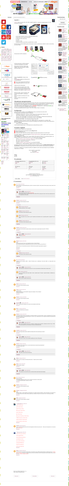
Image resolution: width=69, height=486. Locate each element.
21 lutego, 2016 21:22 (22, 358)
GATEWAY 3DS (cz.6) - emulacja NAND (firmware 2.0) (64, 92)
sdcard (45, 162)
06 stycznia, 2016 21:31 (24, 215)
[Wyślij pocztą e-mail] (15, 178)
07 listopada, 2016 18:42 (23, 384)
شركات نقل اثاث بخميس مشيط (20, 410)
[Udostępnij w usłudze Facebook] (18, 178)
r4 (5, 56)
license (31, 175)
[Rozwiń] (15, 156)
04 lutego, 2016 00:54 (22, 343)
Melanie (17, 450)
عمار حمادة (18, 432)
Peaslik (17, 289)
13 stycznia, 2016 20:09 (27, 267)
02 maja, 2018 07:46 (22, 425)
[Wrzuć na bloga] (16, 178)
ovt (16, 184)
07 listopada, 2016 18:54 (23, 390)
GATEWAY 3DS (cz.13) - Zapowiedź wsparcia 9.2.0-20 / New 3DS (64, 36)
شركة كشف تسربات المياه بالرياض (21, 433)
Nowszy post (16, 476)
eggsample (20, 191)
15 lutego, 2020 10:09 (21, 432)
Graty (11, 54)
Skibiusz (17, 358)
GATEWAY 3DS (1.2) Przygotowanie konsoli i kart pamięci (64, 77)
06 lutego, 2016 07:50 (27, 336)
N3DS (9, 55)
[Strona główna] (3, 22)
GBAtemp (23, 235)
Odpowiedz (18, 187)
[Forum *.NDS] (3, 32)
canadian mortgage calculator (24, 453)
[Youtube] (3, 37)
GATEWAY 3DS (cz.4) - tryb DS (64, 59)
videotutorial (6, 60)
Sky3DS (25, 178)
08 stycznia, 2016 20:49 (25, 252)
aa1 (16, 259)
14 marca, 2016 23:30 (22, 363)
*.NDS (2, 49)
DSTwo (10, 52)
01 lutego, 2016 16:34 (23, 330)
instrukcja (19, 12)
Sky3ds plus (27, 178)
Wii (9, 60)
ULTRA (10, 59)
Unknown (17, 200)
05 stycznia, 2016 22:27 (24, 206)
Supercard (7, 59)
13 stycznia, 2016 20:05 (21, 259)
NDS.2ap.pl (37, 152)
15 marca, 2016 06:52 (27, 370)
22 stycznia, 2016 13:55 (22, 314)
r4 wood (9, 56)
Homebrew (4, 55)
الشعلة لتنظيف (19, 403)
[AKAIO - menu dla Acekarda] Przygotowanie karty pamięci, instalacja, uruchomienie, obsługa (62, 54)
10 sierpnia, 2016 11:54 (21, 377)
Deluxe (4, 51)
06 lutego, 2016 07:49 (27, 322)
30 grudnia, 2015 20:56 (22, 200)
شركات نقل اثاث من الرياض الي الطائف (21, 417)
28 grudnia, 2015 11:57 (27, 191)
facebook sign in (20, 427)
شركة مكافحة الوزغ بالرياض (20, 442)
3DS (5, 49)
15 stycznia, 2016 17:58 (24, 302)
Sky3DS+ (15, 22)
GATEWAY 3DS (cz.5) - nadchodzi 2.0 (65, 44)
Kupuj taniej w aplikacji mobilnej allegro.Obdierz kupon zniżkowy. (63, 109)
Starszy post (52, 476)
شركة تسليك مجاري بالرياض (20, 446)
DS (6, 51)
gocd (29, 168)
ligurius (17, 308)
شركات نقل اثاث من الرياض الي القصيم (21, 419)
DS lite (10, 51)
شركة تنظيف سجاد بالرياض (20, 444)
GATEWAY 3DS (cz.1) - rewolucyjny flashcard (64, 30)
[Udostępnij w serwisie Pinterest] (19, 178)
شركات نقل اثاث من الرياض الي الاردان (21, 421)
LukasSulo (17, 330)
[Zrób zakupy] (3, 27)
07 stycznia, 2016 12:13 (25, 220)
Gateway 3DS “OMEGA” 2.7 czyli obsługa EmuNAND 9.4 (64, 67)
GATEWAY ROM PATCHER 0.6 (36, 134)
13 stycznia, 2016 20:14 (23, 271)
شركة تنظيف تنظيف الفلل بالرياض (20, 437)
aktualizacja (10, 50)
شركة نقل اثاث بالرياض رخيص (20, 440)
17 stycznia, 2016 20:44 (22, 308)
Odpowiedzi (19, 189)
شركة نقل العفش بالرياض (19, 435)
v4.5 (3, 60)
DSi (3, 52)
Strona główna (34, 476)
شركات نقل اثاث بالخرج (19, 406)
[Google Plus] (8, 37)
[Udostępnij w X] (17, 178)
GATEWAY (3, 54)
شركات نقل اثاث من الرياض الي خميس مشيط (22, 415)
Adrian (20, 206)
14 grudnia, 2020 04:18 (22, 450)
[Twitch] (8, 32)
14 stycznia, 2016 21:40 (22, 289)
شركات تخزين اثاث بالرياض (20, 408)
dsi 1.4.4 (7, 52)
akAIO (5, 50)
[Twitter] (3, 42)
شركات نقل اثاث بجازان (19, 412)
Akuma (17, 363)
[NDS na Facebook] (8, 27)
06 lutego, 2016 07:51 (27, 351)
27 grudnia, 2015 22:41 (20, 184)
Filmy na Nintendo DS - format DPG (64, 100)
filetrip (16, 163)
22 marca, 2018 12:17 (21, 403)
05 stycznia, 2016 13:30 (22, 227)
